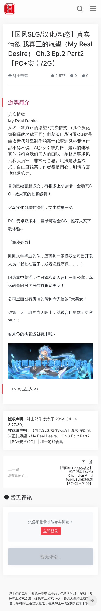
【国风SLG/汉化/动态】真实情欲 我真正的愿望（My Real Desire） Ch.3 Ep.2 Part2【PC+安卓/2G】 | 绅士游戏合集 (49, 436)
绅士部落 (20, 75)
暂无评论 (21, 497)
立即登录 (50, 531)
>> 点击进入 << (25, 389)
